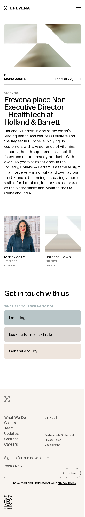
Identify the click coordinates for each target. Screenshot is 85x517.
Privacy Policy (53, 440)
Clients (10, 423)
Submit (72, 473)
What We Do (15, 417)
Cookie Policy (52, 444)
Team (9, 428)
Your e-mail (13, 465)
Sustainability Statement (59, 435)
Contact (11, 439)
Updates (11, 433)
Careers (11, 444)
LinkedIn (52, 417)
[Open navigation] (78, 8)
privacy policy (67, 483)
